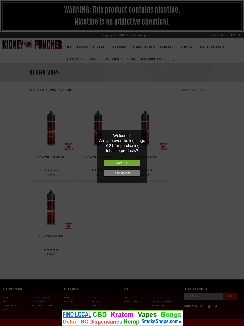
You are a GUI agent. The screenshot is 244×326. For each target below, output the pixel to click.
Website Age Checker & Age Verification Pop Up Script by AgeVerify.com (240, 325)
